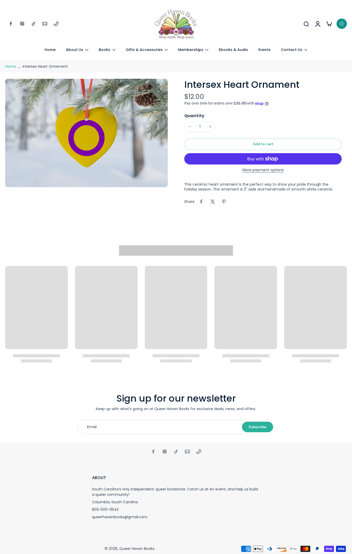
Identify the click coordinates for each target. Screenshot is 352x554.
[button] (263, 144)
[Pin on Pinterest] (224, 201)
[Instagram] (22, 23)
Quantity (194, 116)
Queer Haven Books (136, 548)
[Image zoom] (86, 133)
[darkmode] (342, 24)
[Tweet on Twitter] (212, 201)
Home (10, 66)
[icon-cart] (328, 24)
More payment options (263, 170)
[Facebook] (10, 23)
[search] (306, 24)
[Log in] (317, 24)
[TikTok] (33, 23)
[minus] (190, 127)
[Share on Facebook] (201, 201)
